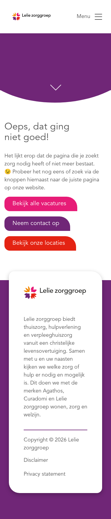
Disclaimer (36, 460)
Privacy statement (44, 474)
